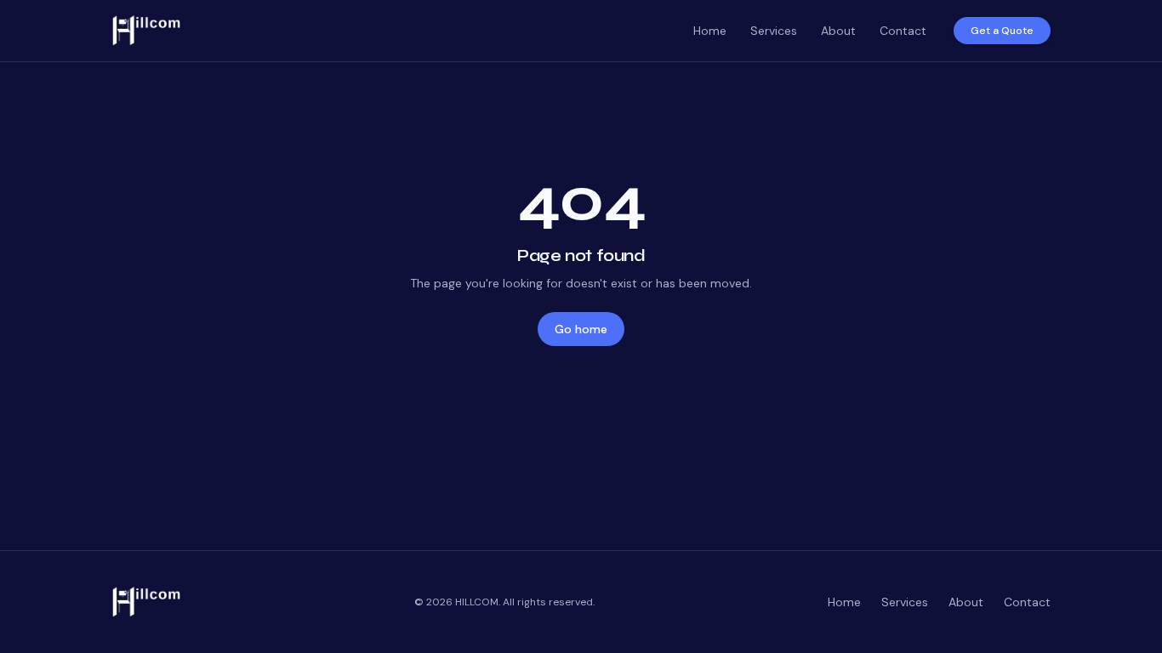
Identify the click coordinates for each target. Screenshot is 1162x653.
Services (773, 30)
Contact (903, 30)
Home (709, 30)
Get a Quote (1002, 30)
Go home (581, 329)
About (838, 30)
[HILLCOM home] (395, 31)
